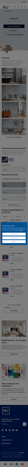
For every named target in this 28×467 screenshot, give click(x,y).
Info (21, 230)
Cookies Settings (14, 234)
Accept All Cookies (14, 237)
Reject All (14, 241)
